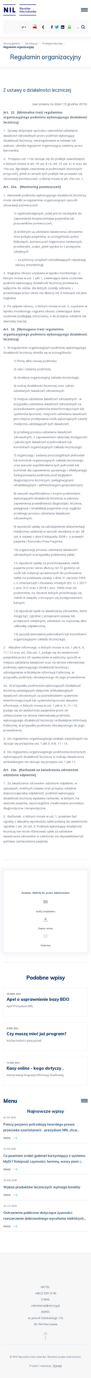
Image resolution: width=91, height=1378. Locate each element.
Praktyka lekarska (52, 43)
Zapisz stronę (45, 928)
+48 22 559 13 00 (45, 1293)
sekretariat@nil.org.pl (45, 1306)
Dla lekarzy (31, 43)
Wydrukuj (45, 945)
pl (23, 26)
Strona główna (11, 43)
